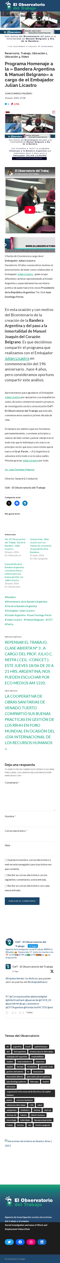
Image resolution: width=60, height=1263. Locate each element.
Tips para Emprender (43, 1120)
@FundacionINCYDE (35, 1007)
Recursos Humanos (24, 1100)
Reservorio (12, 53)
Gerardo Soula (46, 1066)
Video (25, 56)
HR (28, 1071)
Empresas (40, 1061)
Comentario (12, 782)
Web (7, 845)
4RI (8, 1046)
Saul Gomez (11, 1110)
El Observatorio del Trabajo (41, 1051)
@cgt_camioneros (29, 1003)
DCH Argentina (20, 1051)
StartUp (37, 1110)
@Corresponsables (19, 996)
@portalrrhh (12, 1003)
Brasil (27, 1046)
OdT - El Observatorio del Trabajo (32, 966)
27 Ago (15, 971)
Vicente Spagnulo (42, 1125)
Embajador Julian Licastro (20, 610)
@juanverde (31, 999)
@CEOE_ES (45, 999)
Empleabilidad (37, 1056)
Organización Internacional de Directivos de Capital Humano (29, 1093)
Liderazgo (34, 1081)
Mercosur (11, 1086)
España (10, 1066)
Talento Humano (38, 1115)
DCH (8, 1051)
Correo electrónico (16, 830)
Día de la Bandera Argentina (21, 606)
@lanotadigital (39, 996)
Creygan (21, 1259)
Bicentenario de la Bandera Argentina (26, 601)
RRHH (31, 1105)
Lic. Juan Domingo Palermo (19, 469)
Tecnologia (11, 1120)
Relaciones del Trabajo (16, 1105)
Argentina (17, 1046)
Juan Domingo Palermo (16, 1081)
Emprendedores (24, 1061)
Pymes (9, 1100)
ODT (50, 619)
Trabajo (26, 53)
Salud (39, 1105)
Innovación (38, 1071)
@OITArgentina (14, 1007)
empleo (10, 1061)
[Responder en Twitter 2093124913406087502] (8, 1013)
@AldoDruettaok (15, 999)
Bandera (11, 596)
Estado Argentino (16, 615)
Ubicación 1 (39, 53)
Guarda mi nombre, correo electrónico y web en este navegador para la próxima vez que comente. (28, 864)
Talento (23, 1115)
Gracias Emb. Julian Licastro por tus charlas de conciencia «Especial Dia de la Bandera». (40, 545)
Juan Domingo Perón (40, 615)
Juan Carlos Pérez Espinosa (38, 1076)
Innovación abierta (15, 1076)
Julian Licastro (25, 274)
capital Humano (41, 1046)
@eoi (50, 1007)
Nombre (10, 816)
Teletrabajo (25, 1120)
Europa (20, 1066)
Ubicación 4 (12, 56)
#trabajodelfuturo (38, 981)
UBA (29, 1125)
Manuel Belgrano (34, 619)
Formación (31, 1066)
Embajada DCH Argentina (17, 1056)
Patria (9, 624)
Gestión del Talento (15, 1071)
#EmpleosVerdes (15, 978)
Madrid (46, 1081)
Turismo (20, 1125)
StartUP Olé (11, 1115)
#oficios (33, 978)
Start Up (47, 1110)
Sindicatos (25, 1110)
